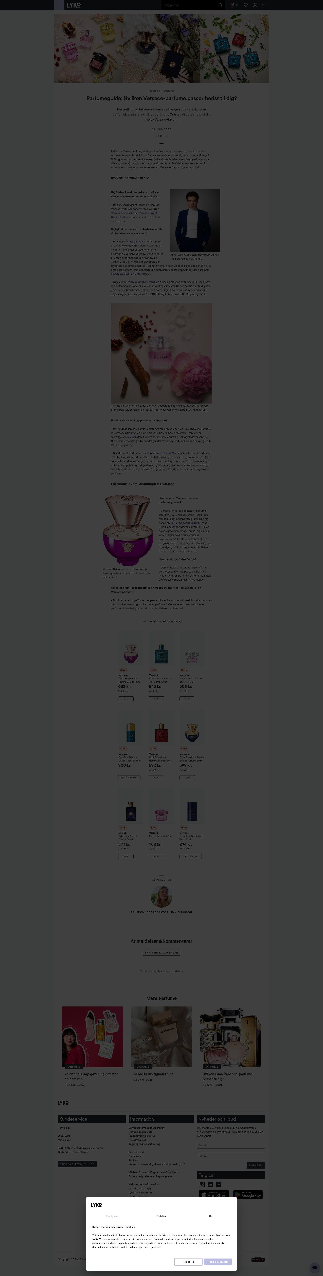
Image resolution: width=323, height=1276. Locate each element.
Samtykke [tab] (112, 1216)
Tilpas (186, 1261)
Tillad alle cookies (217, 1261)
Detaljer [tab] (161, 1216)
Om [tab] (211, 1216)
